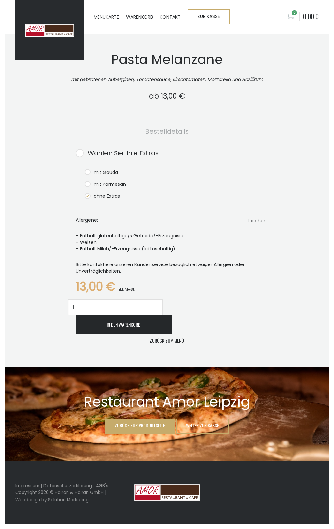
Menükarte (106, 17)
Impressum (27, 486)
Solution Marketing (68, 500)
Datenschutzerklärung (67, 486)
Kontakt (170, 17)
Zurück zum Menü (167, 340)
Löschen (257, 220)
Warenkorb (139, 17)
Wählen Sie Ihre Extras (123, 153)
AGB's (102, 486)
